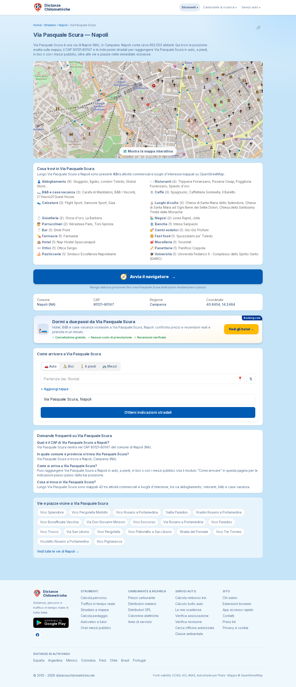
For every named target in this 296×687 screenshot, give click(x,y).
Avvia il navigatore (148, 276)
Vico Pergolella (108, 532)
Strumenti (190, 7)
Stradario (50, 25)
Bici (68, 366)
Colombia (88, 660)
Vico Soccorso (144, 522)
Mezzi (109, 366)
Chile (113, 660)
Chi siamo (230, 598)
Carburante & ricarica (220, 7)
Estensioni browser (237, 604)
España (38, 660)
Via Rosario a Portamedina (183, 522)
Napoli (63, 25)
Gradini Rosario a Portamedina (219, 512)
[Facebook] (37, 635)
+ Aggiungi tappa (54, 389)
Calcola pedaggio (94, 616)
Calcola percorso (94, 598)
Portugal (139, 660)
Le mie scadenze (188, 610)
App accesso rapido (238, 610)
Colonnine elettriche (143, 616)
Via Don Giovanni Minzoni (105, 522)
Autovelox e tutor (94, 622)
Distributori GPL (139, 610)
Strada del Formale (194, 532)
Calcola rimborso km (190, 598)
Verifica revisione (188, 622)
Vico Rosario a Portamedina (137, 512)
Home (37, 25)
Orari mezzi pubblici (96, 628)
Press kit (229, 622)
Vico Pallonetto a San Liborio (150, 532)
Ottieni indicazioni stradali (148, 412)
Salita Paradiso (177, 512)
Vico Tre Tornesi (228, 532)
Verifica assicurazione (192, 616)
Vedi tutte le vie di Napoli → (58, 551)
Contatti (228, 616)
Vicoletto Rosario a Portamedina (64, 541)
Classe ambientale (189, 634)
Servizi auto (251, 7)
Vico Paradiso (221, 522)
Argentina (55, 660)
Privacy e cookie (235, 628)
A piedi (88, 366)
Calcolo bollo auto (189, 604)
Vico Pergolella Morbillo (90, 512)
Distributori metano (142, 604)
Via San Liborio (77, 532)
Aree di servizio (140, 622)
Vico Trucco (49, 532)
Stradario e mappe (95, 610)
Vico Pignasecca (109, 541)
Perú (102, 660)
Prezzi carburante (141, 598)
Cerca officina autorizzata (194, 628)
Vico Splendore (52, 512)
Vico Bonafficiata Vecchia (59, 522)
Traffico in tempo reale (98, 604)
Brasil (125, 660)
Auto (50, 366)
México (71, 660)
